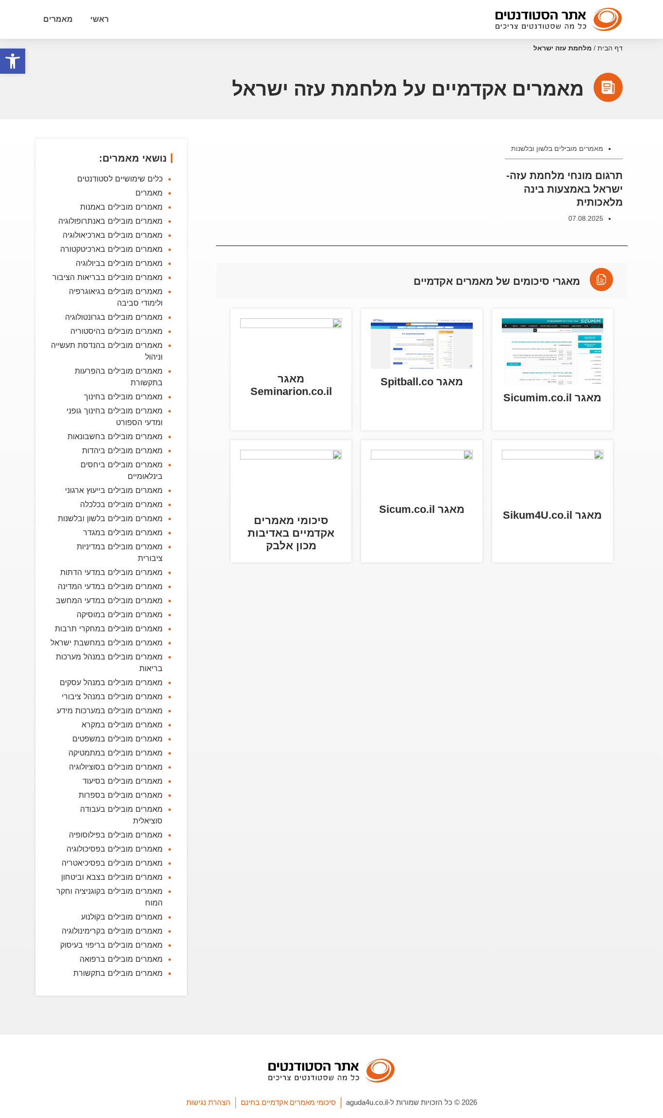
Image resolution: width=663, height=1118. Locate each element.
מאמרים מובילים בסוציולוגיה (116, 767)
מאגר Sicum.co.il (421, 509)
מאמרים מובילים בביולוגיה (119, 263)
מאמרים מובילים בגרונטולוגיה (114, 317)
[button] (12, 61)
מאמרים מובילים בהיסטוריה (116, 331)
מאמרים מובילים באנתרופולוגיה (110, 221)
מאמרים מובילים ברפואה (121, 959)
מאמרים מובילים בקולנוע (122, 916)
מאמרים (58, 19)
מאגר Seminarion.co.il (291, 385)
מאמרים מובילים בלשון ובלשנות (557, 148)
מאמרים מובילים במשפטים (117, 738)
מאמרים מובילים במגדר (123, 532)
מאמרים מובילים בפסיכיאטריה (112, 863)
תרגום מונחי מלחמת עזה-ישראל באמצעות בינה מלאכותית (564, 189)
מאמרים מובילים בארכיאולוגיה (113, 235)
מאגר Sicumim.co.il (552, 398)
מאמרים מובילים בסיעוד (123, 781)
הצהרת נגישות (208, 1102)
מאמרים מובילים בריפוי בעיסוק (111, 945)
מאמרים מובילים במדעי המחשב (109, 600)
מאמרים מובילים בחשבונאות (115, 436)
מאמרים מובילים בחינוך (123, 396)
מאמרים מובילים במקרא (122, 724)
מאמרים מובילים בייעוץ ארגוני (114, 490)
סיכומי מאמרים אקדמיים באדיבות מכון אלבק (291, 533)
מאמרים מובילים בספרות (121, 795)
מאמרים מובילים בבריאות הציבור (107, 277)
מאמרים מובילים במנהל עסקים (111, 682)
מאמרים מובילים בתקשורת (118, 973)
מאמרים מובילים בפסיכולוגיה (114, 849)
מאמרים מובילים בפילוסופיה (116, 834)
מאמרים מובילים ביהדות (122, 450)
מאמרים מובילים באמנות (121, 207)
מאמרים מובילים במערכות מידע (110, 710)
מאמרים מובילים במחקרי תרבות (109, 628)
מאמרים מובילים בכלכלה (121, 504)
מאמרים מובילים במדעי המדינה (110, 586)
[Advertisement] (422, 712)
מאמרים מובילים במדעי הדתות (111, 572)
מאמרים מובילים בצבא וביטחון (112, 877)
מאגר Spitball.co (422, 382)
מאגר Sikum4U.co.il (552, 515)
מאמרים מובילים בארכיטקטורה (111, 249)
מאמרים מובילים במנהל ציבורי (112, 696)
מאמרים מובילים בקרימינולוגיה (112, 931)
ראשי (99, 19)
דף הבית (610, 48)
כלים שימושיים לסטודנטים (120, 178)
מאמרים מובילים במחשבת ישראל (106, 642)
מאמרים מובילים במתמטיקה (115, 752)
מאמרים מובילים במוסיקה (120, 614)
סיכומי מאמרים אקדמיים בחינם (288, 1102)
